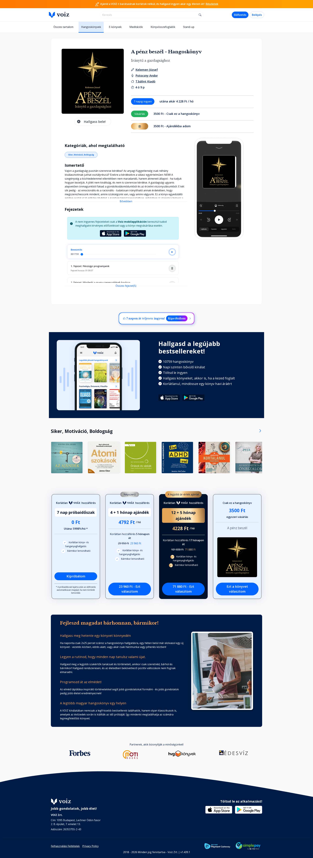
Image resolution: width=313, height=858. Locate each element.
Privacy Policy (90, 846)
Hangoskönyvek (91, 27)
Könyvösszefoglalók (163, 27)
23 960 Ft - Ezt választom (129, 589)
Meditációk (136, 27)
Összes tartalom (63, 27)
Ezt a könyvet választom (237, 589)
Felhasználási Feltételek (65, 846)
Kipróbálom (177, 318)
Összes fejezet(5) (126, 286)
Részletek (212, 4)
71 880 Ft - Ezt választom (183, 589)
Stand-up (188, 27)
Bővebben (126, 201)
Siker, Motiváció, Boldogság (81, 154)
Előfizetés (240, 15)
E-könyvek (115, 27)
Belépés (257, 15)
